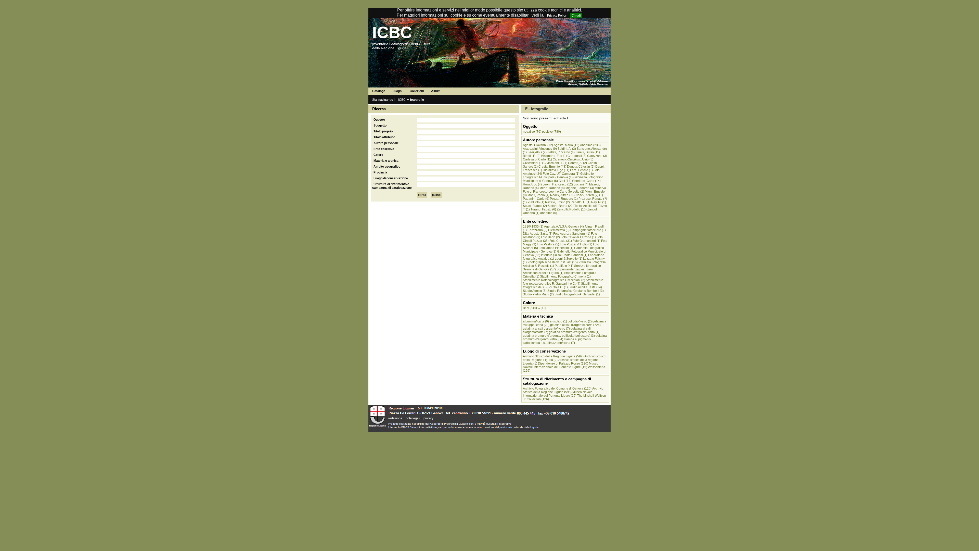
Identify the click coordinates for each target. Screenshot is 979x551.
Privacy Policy (556, 15)
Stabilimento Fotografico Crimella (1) (565, 276)
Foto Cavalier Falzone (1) (578, 237)
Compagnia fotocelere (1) (588, 230)
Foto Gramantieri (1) (586, 241)
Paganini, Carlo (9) (536, 199)
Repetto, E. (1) (580, 202)
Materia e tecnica (385, 160)
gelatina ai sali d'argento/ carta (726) (575, 325)
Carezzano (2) (537, 230)
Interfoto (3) (549, 255)
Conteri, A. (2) (577, 163)
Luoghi (397, 91)
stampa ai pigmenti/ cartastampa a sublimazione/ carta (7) (557, 341)
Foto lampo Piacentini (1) (556, 248)
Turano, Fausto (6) (543, 209)
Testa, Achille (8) (585, 206)
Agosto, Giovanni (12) (538, 145)
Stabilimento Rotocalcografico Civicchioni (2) (554, 280)
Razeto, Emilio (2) (557, 202)
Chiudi (576, 15)
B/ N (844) (530, 308)
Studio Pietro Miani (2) (538, 294)
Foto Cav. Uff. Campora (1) (561, 174)
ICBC (392, 32)
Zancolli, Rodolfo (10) (572, 209)
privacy (428, 418)
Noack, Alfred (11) (562, 195)
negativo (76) (532, 131)
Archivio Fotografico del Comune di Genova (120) (557, 388)
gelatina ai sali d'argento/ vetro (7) (546, 328)
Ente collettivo (383, 149)
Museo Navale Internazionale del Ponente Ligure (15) (560, 365)
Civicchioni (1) (533, 163)
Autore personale (386, 143)
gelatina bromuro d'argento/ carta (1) (574, 332)
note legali (413, 418)
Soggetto (380, 125)
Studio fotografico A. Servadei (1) (577, 294)
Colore (378, 155)
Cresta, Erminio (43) (552, 166)
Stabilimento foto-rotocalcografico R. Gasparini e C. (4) (563, 281)
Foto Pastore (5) (548, 244)
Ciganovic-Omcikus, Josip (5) (573, 159)
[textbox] (466, 120)
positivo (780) (551, 131)
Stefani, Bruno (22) (561, 206)
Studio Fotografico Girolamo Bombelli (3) (575, 291)
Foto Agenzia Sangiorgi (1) (571, 233)
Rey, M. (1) (598, 202)
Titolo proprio (383, 131)
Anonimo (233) (590, 145)
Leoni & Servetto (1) (568, 258)
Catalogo (378, 91)
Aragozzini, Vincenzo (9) (540, 149)
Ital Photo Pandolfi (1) (572, 255)
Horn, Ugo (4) (532, 184)
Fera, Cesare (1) (581, 170)
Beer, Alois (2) (537, 152)
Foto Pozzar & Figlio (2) (576, 244)
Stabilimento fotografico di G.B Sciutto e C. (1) (560, 285)
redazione (395, 418)
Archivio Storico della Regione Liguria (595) (563, 390)
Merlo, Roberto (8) (552, 188)
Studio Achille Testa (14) (585, 287)
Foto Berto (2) (550, 237)
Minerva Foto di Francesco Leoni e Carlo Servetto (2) (564, 189)
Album (436, 91)
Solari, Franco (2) (535, 206)
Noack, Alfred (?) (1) (589, 195)
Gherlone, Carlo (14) (586, 181)
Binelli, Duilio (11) (587, 152)
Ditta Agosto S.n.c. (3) (537, 233)
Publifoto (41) (564, 266)
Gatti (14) (565, 181)
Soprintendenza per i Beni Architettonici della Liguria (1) (558, 271)
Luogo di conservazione (390, 178)
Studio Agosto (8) (535, 291)
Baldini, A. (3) (567, 149)
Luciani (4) (581, 184)
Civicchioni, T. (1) (555, 163)
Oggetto (379, 119)
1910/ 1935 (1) (533, 226)
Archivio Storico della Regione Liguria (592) (553, 356)
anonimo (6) (548, 213)
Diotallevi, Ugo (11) (556, 170)
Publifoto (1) (535, 202)
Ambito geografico (386, 166)
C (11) (542, 308)
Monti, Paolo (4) (538, 195)
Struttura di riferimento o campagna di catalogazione (392, 186)
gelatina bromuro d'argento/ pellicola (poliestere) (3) (559, 335)
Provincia (380, 172)
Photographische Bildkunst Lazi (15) (552, 262)
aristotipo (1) (558, 321)
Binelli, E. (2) (531, 156)
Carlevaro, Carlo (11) (537, 159)
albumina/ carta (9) (536, 321)
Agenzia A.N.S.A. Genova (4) (564, 226)
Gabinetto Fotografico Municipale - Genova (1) (558, 175)
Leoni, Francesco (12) (558, 184)
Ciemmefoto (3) (559, 230)
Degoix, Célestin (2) (581, 166)
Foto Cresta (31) (560, 241)
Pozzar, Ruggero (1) (564, 199)
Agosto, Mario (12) (566, 145)
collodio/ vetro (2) (580, 321)
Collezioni (417, 91)
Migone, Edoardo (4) (579, 188)
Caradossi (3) (577, 156)
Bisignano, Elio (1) (554, 156)
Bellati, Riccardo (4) (561, 152)
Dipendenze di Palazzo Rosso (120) (563, 363)
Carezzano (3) (597, 156)
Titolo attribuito (384, 137)
